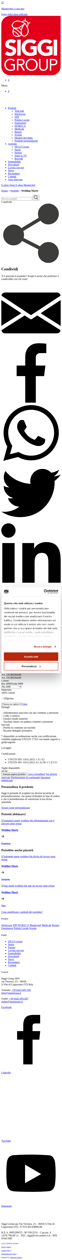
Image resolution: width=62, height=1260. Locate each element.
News (11, 170)
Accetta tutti (31, 656)
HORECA (20, 126)
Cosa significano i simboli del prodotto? (22, 912)
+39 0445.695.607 (18, 998)
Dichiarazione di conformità (25, 777)
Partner (18, 152)
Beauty (18, 131)
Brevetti (19, 158)
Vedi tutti (19, 111)
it (8, 80)
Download (13, 164)
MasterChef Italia (24, 137)
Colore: (5, 680)
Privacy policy (6, 1247)
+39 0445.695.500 (21, 990)
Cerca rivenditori (36, 774)
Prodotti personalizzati (26, 140)
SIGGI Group (22, 146)
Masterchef (35, 925)
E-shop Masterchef (25, 185)
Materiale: (6, 689)
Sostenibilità (14, 161)
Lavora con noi (16, 167)
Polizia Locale (22, 120)
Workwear (20, 114)
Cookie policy (6, 1250)
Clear (24, 704)
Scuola (18, 134)
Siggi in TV (21, 155)
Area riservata (15, 179)
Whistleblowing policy (9, 1254)
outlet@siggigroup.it (12, 1001)
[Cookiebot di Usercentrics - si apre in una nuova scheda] (44, 591)
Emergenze (20, 123)
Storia (18, 149)
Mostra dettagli (43, 646)
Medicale (19, 128)
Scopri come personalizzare (15, 807)
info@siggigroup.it (11, 993)
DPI (17, 117)
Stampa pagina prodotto (14, 774)
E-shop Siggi (8, 185)
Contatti (12, 176)
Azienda (12, 143)
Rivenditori (14, 173)
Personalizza (29, 666)
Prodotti (12, 108)
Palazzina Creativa (16, 1257)
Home (4, 190)
